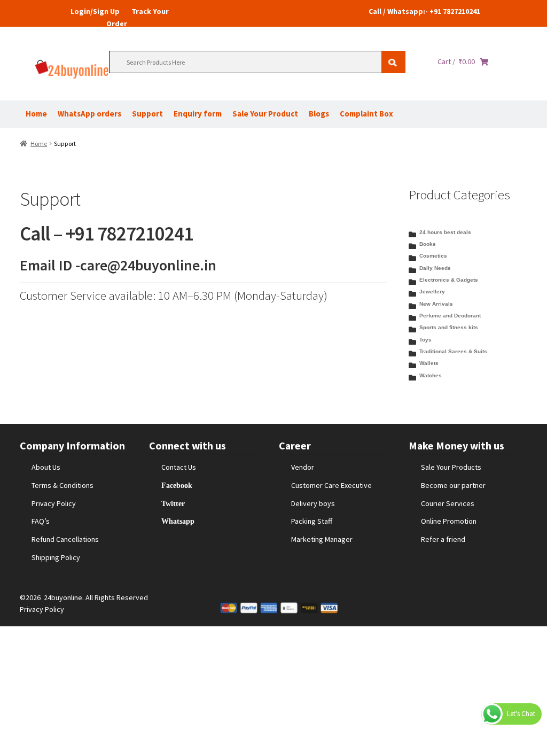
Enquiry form (198, 113)
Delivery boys (313, 503)
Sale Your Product (265, 113)
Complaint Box (366, 113)
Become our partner (453, 485)
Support (147, 113)
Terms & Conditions (62, 485)
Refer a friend (443, 539)
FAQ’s (41, 521)
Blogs (319, 113)
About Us (46, 467)
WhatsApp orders (89, 113)
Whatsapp (177, 521)
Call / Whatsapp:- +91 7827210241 (424, 11)
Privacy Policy (54, 503)
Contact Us (178, 467)
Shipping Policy (56, 557)
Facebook (176, 485)
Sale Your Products (451, 467)
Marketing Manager (322, 539)
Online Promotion (448, 521)
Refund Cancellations (65, 539)
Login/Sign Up (95, 11)
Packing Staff (311, 521)
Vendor (302, 467)
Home (36, 113)
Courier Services (447, 503)
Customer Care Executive (331, 485)
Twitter (173, 503)
